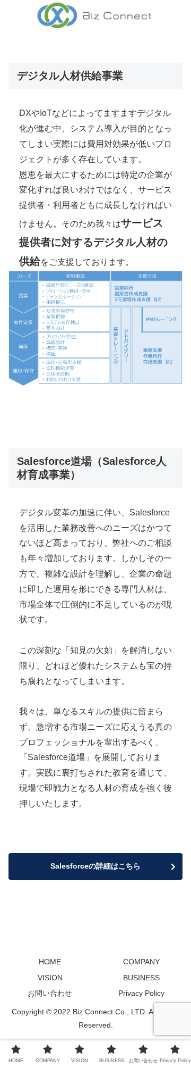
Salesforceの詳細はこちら (95, 866)
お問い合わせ (50, 993)
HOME (50, 961)
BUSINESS (141, 977)
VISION (50, 977)
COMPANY (141, 961)
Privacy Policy (141, 993)
